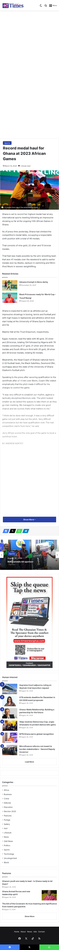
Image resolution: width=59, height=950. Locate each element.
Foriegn (7, 820)
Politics (7, 845)
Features (8, 816)
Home (16, 931)
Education (8, 807)
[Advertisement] (29, 42)
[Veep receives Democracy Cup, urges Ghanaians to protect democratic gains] (9, 725)
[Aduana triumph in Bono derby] (9, 285)
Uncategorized (10, 858)
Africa (6, 790)
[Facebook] (5, 531)
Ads (35, 931)
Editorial (7, 803)
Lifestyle (7, 833)
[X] (12, 531)
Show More (28, 519)
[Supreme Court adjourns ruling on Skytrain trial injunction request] (9, 689)
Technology (9, 854)
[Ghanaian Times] (13, 5)
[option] (29, 555)
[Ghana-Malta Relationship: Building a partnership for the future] (9, 713)
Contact (41, 931)
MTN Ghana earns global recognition (36, 734)
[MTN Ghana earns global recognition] (9, 738)
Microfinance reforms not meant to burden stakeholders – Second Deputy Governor (37, 749)
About (23, 931)
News (6, 837)
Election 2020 (10, 811)
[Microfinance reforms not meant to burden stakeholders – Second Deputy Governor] (9, 750)
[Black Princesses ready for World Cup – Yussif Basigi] (9, 298)
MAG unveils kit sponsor (20, 561)
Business (8, 794)
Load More (29, 762)
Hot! (6, 828)
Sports (7, 143)
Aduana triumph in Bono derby (33, 282)
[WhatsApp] (18, 531)
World (6, 862)
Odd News (8, 841)
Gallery (7, 824)
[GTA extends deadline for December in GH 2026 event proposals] (9, 701)
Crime (6, 799)
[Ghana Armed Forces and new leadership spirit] (49, 895)
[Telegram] (25, 531)
